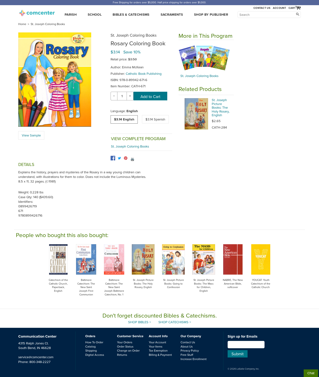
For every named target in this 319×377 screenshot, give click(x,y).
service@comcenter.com (36, 357)
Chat (310, 373)
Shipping (91, 350)
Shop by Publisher (211, 14)
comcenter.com (36, 12)
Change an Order (128, 350)
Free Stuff (187, 355)
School (95, 14)
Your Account (157, 342)
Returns (122, 355)
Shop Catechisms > (174, 322)
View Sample (31, 135)
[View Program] (206, 57)
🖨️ (132, 159)
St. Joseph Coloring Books (48, 24)
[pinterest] (125, 158)
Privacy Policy (190, 350)
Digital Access (94, 355)
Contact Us (261, 8)
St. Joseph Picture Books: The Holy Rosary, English (220, 107)
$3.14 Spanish (155, 119)
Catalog (90, 346)
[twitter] (119, 158)
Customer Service (130, 336)
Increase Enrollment (194, 359)
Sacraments (172, 14)
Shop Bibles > (139, 322)
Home (22, 24)
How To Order (94, 342)
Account (279, 8)
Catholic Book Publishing (144, 73)
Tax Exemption (158, 350)
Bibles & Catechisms (131, 14)
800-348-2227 (39, 362)
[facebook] (113, 158)
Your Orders (124, 342)
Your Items (155, 346)
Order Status (125, 346)
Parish (71, 14)
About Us (187, 346)
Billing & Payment (160, 355)
